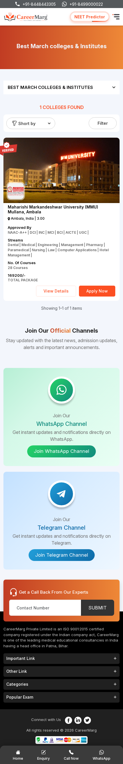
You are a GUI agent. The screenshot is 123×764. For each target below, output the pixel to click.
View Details (56, 291)
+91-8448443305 (39, 4)
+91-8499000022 (86, 4)
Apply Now (97, 291)
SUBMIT (97, 608)
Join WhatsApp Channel (61, 451)
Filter (103, 123)
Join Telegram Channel (61, 555)
